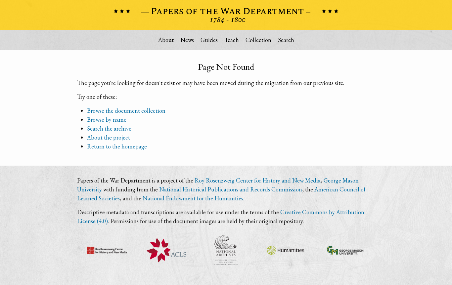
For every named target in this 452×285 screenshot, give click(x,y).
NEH (285, 250)
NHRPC (226, 250)
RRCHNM (107, 250)
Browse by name (106, 119)
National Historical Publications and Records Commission (230, 189)
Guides (209, 40)
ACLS (166, 250)
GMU (345, 250)
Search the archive (109, 128)
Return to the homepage (117, 146)
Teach (231, 40)
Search (286, 40)
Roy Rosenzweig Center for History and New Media (258, 180)
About (166, 40)
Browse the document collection (126, 110)
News (187, 40)
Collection (258, 40)
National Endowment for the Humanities (193, 198)
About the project (108, 137)
